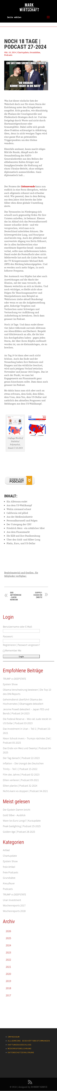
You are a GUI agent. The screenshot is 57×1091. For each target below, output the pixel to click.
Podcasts (8, 55)
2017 (8, 995)
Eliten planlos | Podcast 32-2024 (20, 785)
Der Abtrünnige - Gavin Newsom (15, 596)
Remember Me (13, 650)
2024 (8, 945)
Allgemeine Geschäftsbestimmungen (29, 1041)
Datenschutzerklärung (21, 1052)
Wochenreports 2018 (14, 911)
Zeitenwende (28, 186)
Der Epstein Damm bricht (16, 809)
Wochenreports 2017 (14, 905)
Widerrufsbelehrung (19, 1048)
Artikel (6, 850)
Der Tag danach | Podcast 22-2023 (21, 758)
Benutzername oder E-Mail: (17, 626)
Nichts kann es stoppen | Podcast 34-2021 (25, 791)
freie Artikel (9, 866)
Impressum (14, 1037)
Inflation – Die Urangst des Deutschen (23, 763)
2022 (8, 959)
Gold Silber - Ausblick (14, 815)
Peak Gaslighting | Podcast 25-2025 (22, 826)
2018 (8, 988)
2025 (8, 938)
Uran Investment (12, 900)
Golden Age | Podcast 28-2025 (19, 831)
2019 (8, 981)
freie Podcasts (10, 872)
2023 (8, 952)
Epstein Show (10, 684)
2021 (8, 966)
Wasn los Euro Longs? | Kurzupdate (22, 820)
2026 (8, 931)
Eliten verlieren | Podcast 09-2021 (21, 780)
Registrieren (9, 645)
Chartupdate (23, 52)
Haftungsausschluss (19, 1044)
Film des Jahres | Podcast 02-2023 (21, 774)
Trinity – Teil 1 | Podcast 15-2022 (20, 769)
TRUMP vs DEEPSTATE (14, 678)
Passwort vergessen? (29, 645)
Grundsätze (35, 52)
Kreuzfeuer (9, 883)
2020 (8, 973)
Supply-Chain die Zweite (37, 594)
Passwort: (8, 636)
